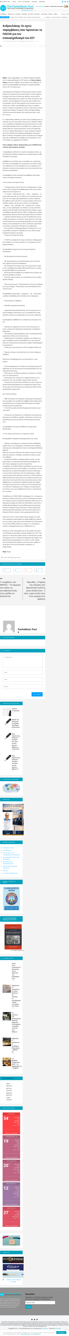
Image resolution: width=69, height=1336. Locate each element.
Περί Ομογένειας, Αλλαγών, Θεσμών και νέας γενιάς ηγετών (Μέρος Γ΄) (16, 762)
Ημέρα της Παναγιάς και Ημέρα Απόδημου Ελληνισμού (16, 723)
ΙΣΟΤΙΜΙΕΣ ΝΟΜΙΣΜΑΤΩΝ (10, 873)
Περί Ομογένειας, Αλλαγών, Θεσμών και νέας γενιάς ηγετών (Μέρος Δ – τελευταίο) (16, 741)
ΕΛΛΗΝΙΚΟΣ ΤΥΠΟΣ (8, 848)
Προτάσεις (17, 557)
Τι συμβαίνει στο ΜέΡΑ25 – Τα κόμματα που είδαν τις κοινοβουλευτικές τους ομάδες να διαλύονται (10, 589)
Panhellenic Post (12, 41)
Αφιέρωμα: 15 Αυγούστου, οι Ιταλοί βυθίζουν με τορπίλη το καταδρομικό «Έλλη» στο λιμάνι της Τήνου (16, 995)
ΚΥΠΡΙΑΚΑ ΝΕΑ (7, 850)
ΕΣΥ (13, 557)
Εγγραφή (28, 1307)
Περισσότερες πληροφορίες (31, 1334)
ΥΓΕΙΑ (4, 41)
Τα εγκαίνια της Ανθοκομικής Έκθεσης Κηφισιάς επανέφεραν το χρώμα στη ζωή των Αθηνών (16, 1022)
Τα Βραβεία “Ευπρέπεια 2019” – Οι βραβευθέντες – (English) (17, 1063)
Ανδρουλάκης (7, 557)
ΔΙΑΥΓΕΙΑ (5, 870)
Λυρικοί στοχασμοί (15, 709)
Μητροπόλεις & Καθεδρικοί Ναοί (8, 862)
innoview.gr (58, 1328)
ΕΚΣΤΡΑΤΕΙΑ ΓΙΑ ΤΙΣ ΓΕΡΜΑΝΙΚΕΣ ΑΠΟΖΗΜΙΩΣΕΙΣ (11, 854)
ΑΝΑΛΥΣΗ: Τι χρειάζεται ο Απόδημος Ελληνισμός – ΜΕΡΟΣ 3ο (16, 1045)
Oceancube (45, 1328)
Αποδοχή (61, 1332)
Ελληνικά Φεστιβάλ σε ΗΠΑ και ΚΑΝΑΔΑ (11, 858)
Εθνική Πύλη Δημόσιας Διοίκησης (10, 867)
